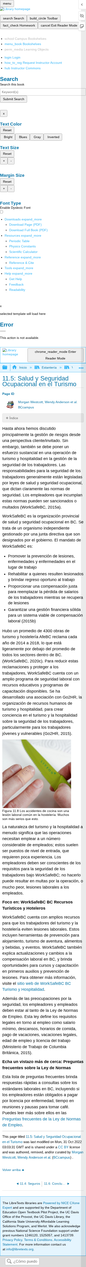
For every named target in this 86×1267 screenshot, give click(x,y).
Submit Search (13, 99)
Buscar (9, 1261)
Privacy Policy (12, 1240)
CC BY (63, 1147)
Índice (13, 418)
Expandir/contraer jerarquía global (7, 367)
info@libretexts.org (19, 1249)
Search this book (12, 84)
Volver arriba (11, 1170)
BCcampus (26, 407)
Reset (7, 130)
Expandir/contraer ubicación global (81, 366)
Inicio (23, 367)
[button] (16, 284)
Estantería (49, 367)
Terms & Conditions (38, 1240)
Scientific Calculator (23, 252)
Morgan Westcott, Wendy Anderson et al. (48, 402)
